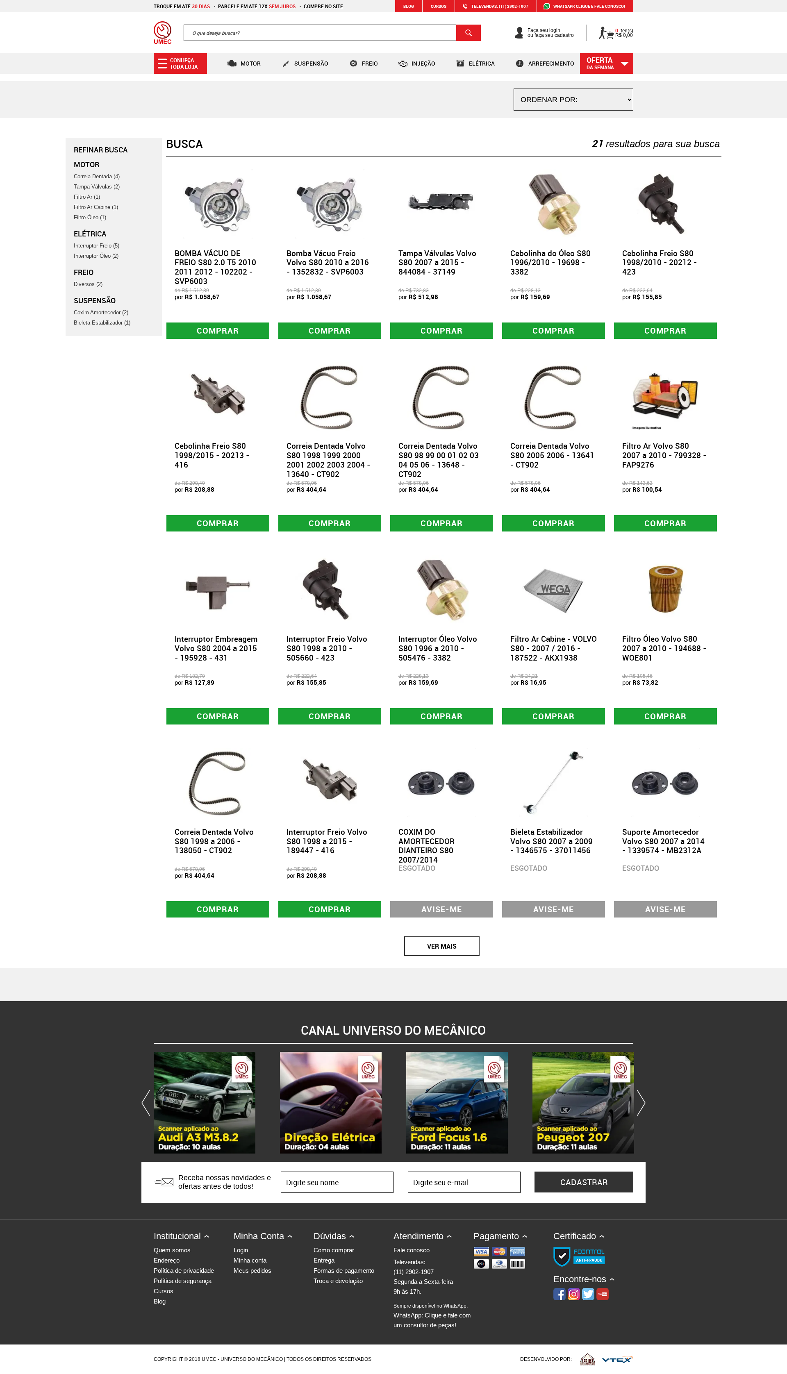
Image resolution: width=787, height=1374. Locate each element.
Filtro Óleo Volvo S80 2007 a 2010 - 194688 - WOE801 (664, 648)
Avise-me (441, 909)
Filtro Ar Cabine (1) (96, 207)
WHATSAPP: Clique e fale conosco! (589, 6)
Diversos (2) (88, 284)
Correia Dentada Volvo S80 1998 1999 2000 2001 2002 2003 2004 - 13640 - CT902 (328, 460)
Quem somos (172, 1250)
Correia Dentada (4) (97, 176)
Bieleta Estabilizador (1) (102, 323)
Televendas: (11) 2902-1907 (499, 6)
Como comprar (334, 1250)
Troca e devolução (338, 1280)
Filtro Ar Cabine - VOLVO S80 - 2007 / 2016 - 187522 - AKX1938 (553, 648)
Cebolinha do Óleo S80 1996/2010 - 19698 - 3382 (550, 262)
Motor (251, 63)
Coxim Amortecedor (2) (101, 312)
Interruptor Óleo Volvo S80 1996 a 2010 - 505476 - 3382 (437, 648)
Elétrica (482, 63)
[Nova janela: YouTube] (204, 1103)
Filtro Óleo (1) (90, 217)
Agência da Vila (587, 1359)
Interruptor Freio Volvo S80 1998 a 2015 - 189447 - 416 (327, 841)
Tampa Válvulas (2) (97, 187)
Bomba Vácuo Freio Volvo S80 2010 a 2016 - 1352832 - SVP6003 (328, 262)
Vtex (617, 1359)
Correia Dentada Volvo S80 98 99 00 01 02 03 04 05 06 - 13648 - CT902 (438, 460)
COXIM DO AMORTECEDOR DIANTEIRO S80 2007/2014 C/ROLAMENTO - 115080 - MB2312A (433, 855)
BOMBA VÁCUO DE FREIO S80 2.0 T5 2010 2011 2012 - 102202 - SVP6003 (215, 267)
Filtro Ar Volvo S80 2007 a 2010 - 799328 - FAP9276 (664, 455)
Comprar (218, 330)
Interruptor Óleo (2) (96, 256)
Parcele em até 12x (257, 6)
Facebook (559, 1294)
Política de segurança (183, 1280)
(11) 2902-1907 (414, 1271)
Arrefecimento (551, 63)
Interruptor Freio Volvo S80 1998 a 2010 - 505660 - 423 (327, 648)
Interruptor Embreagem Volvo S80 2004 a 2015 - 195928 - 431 (216, 648)
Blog (408, 6)
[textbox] (332, 33)
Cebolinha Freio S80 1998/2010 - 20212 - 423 (659, 262)
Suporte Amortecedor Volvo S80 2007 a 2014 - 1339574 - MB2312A (663, 841)
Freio (370, 63)
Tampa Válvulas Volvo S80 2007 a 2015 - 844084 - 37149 (437, 262)
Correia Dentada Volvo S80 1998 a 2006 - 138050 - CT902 (214, 841)
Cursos (438, 6)
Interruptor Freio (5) (96, 246)
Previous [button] (147, 1102)
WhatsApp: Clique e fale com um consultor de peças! (432, 1316)
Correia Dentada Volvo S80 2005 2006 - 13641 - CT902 (552, 455)
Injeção (423, 63)
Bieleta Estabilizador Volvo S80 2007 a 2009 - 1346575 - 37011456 (551, 841)
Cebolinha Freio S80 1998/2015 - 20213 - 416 (212, 455)
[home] (162, 32)
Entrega (324, 1260)
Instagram (574, 1294)
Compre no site (323, 6)
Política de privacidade (184, 1270)
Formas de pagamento (344, 1270)
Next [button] (639, 1102)
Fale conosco (412, 1250)
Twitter (588, 1294)
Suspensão (311, 63)
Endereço (167, 1260)
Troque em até (182, 6)
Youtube (602, 1294)
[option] (204, 1103)
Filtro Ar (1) (87, 197)
